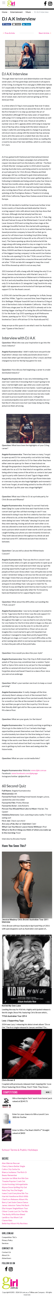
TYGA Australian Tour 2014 (14, 1016)
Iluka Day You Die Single (12, 1190)
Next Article (44, 33)
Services (5, 1243)
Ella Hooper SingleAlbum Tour (15, 1208)
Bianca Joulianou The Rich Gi (14, 1172)
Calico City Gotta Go (11, 1169)
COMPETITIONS (10, 1092)
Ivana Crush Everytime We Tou (15, 1193)
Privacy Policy (7, 1240)
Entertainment (16, 12)
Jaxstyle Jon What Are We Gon (15, 1178)
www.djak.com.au (38, 770)
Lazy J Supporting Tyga (13, 1020)
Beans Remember (9, 1175)
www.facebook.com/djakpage (25, 773)
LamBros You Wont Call (12, 1217)
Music (28, 12)
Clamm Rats (7, 1220)
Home (4, 12)
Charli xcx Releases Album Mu (15, 1199)
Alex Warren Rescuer (11, 1163)
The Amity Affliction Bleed (13, 1214)
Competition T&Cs (9, 1237)
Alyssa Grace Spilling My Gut (14, 1187)
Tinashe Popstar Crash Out (13, 1181)
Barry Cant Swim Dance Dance (15, 1202)
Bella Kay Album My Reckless (15, 1223)
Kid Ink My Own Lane (11, 1006)
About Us (5, 1255)
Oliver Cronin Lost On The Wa (15, 1211)
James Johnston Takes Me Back (15, 1205)
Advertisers (6, 1258)
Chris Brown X (8, 1080)
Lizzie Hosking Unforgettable (15, 1184)
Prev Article (9, 33)
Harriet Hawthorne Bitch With (15, 1196)
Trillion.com (33, 1292)
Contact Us (6, 1252)
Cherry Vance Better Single (13, 1166)
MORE (48, 1092)
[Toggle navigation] (4, 2)
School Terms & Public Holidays (20, 1149)
